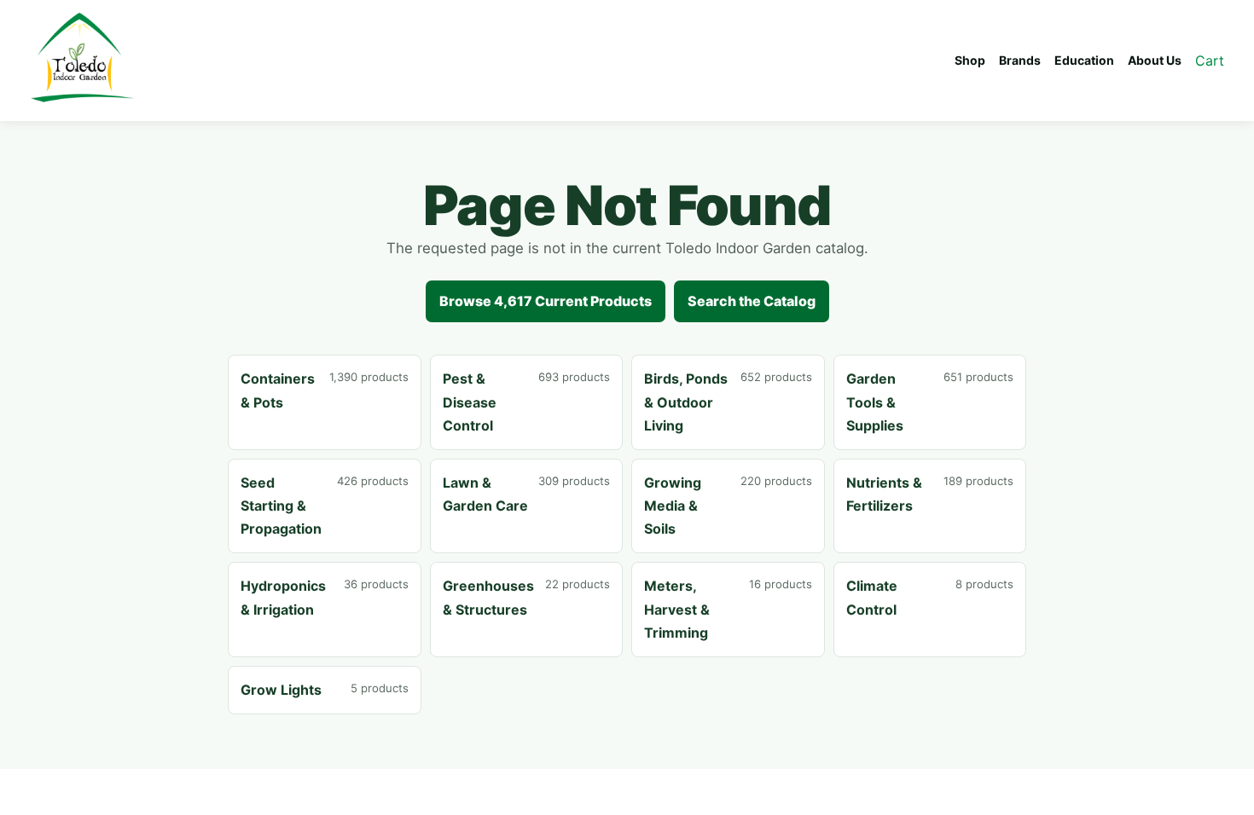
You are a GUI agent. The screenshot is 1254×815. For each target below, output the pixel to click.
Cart (1209, 60)
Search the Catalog (752, 300)
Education (1084, 60)
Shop (970, 60)
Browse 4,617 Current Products (545, 300)
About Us (1154, 60)
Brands (1020, 60)
